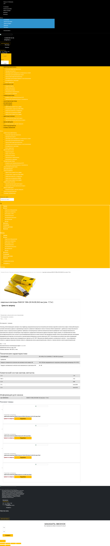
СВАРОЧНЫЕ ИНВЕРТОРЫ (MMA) (13, 106)
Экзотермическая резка (10, 101)
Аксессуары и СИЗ (8, 84)
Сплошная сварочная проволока (13, 69)
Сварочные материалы (9, 67)
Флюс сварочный (9, 82)
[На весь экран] (13, 543)
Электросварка (7, 105)
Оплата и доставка (7, 8)
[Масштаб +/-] (18, 543)
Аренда (6, 221)
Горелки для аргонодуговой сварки (13, 118)
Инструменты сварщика (11, 93)
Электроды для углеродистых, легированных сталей (18, 72)
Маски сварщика (8, 122)
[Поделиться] (7, 543)
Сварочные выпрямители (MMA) (13, 112)
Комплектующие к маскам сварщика (14, 123)
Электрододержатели (9, 125)
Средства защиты (9, 86)
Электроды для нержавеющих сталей (14, 74)
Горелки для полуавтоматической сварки (15, 120)
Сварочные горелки (9, 116)
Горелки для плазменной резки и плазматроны (16, 99)
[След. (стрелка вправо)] (7, 545)
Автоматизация (7, 103)
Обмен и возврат (7, 10)
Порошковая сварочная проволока (13, 76)
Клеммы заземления (9, 127)
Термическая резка (8, 95)
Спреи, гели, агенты (10, 88)
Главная (5, 206)
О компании (6, 6)
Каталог (5, 208)
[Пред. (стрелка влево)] (2, 545)
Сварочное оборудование (11, 210)
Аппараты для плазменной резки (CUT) (14, 97)
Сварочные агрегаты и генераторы (13, 110)
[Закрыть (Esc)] (2, 543)
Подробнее (23, 418)
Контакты (5, 14)
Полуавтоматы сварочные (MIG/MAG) (14, 108)
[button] (27, 18)
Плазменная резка (9, 215)
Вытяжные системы (10, 90)
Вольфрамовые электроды (12, 80)
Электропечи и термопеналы (12, 91)
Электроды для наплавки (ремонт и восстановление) (18, 78)
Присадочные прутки (10, 71)
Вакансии (5, 12)
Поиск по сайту (4, 197)
